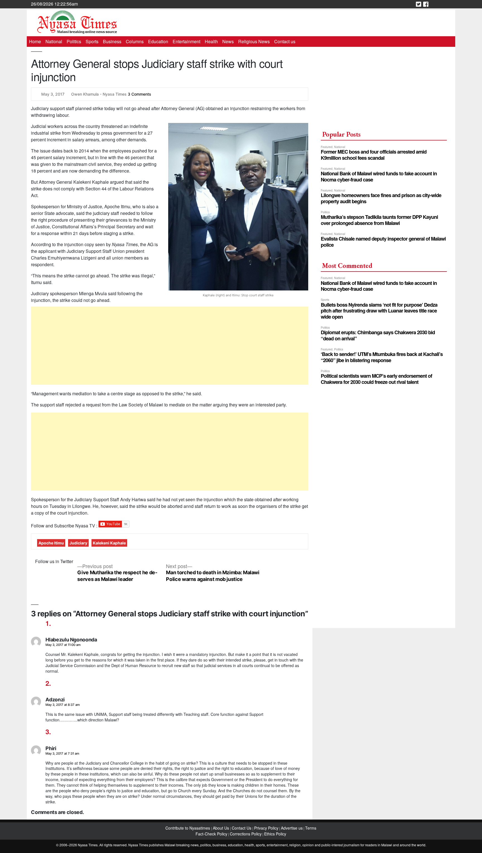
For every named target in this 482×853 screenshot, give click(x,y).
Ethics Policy (275, 834)
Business (112, 41)
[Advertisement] (169, 346)
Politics (74, 41)
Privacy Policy (266, 828)
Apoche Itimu (51, 543)
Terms (310, 828)
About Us (221, 828)
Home (35, 41)
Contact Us (242, 828)
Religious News (254, 41)
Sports (92, 41)
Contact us (284, 41)
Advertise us (292, 828)
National (53, 41)
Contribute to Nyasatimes (188, 828)
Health (211, 41)
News (228, 41)
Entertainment (186, 41)
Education (158, 41)
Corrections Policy (246, 834)
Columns (135, 41)
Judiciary (78, 543)
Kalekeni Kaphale (109, 543)
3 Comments (139, 94)
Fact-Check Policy (211, 834)
